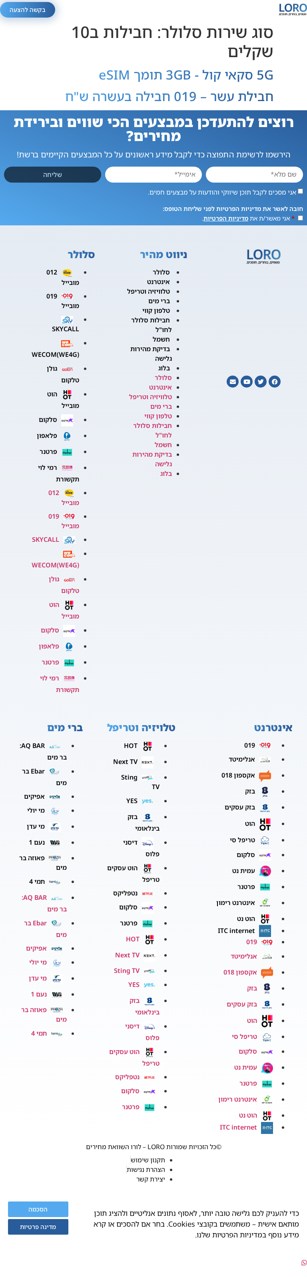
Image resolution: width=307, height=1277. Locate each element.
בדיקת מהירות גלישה (151, 353)
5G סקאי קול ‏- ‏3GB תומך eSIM (186, 74)
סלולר (161, 272)
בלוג (164, 368)
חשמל (161, 339)
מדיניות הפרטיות (225, 218)
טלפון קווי (156, 310)
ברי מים (159, 300)
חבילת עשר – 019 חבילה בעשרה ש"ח (169, 96)
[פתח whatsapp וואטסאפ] (304, 1262)
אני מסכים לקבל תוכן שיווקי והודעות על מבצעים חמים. (222, 191)
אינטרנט (158, 281)
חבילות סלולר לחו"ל (151, 325)
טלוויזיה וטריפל (148, 291)
